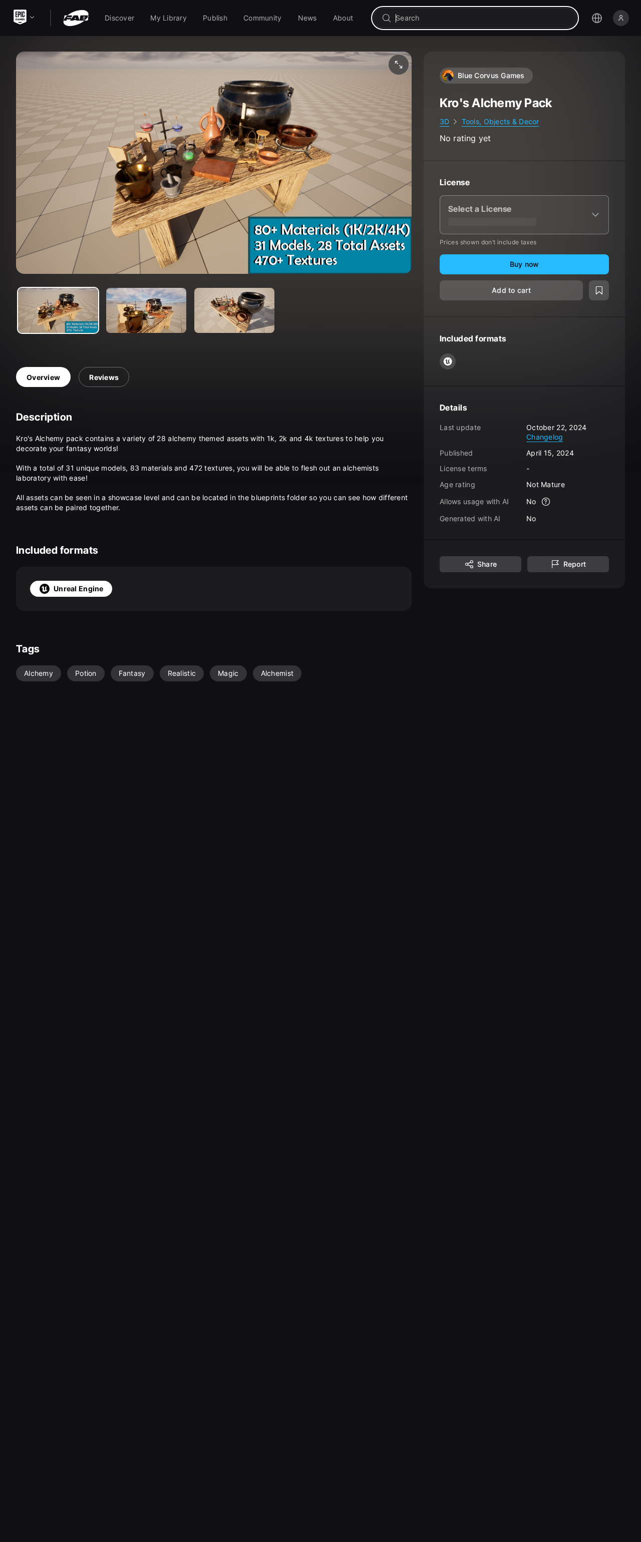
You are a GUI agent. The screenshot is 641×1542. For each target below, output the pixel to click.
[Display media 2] (234, 310)
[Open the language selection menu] (597, 18)
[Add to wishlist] (599, 290)
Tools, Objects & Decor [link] (500, 121)
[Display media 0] (58, 310)
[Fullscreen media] (399, 65)
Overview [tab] (43, 377)
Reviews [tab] (104, 377)
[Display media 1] (146, 310)
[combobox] (482, 18)
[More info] (546, 502)
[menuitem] (119, 18)
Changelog (544, 437)
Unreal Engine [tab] (79, 588)
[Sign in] (621, 18)
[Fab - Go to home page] (76, 18)
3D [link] (445, 121)
